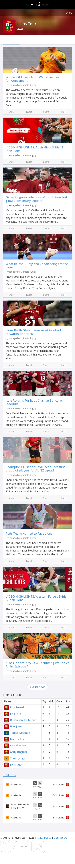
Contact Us (60, 837)
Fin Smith (15, 713)
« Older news (37, 687)
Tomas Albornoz (20, 732)
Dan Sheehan (18, 745)
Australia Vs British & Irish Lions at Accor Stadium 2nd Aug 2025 (37, 784)
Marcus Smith (18, 739)
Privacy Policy (43, 837)
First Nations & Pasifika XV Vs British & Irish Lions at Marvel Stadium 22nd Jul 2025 (37, 806)
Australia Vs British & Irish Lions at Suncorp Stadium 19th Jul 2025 (37, 817)
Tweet (29, 111)
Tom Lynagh (17, 758)
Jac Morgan (16, 764)
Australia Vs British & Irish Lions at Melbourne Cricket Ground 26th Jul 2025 (37, 795)
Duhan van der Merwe (23, 720)
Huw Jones (16, 726)
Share (69, 12)
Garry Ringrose (18, 751)
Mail (63, 111)
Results (9, 775)
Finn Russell (17, 707)
